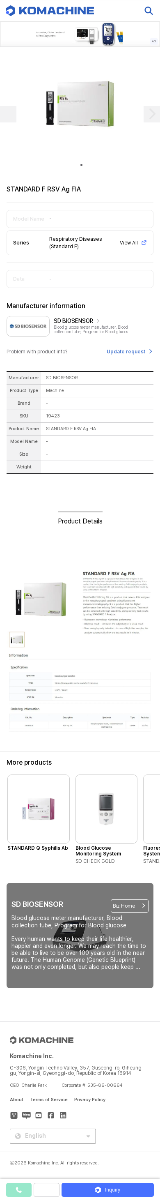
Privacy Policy (89, 1099)
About (16, 1099)
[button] (144, 1130)
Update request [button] (126, 352)
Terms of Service (49, 1099)
